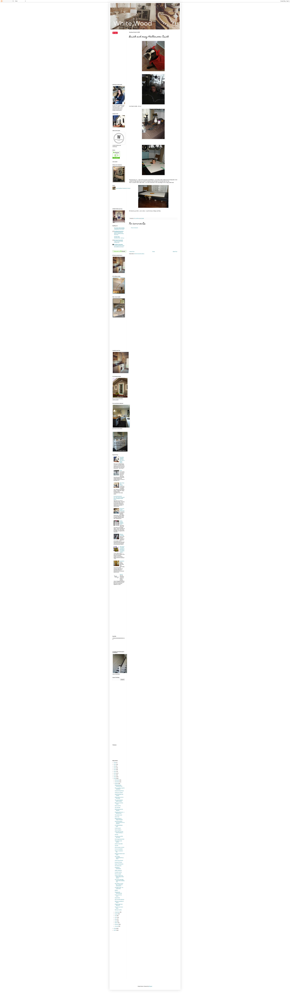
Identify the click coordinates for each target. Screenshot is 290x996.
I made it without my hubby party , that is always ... (119, 876)
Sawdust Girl (117, 236)
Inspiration (122, 561)
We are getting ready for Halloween (120, 789)
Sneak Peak (117, 897)
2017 (115, 764)
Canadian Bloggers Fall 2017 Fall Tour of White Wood (122, 460)
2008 (115, 928)
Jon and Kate (117, 807)
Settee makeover (118, 870)
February (117, 924)
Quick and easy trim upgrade (119, 810)
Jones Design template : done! (122, 522)
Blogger (150, 986)
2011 (115, 775)
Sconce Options (118, 830)
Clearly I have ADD (119, 843)
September (117, 912)
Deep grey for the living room (122, 509)
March (116, 922)
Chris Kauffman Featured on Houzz (123, 188)
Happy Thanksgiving (119, 864)
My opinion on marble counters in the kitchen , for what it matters (122, 549)
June (116, 917)
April (116, 921)
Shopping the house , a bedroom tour (119, 813)
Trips (121, 470)
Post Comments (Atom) (139, 253)
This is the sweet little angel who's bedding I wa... (119, 880)
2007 (115, 930)
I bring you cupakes (119, 792)
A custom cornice (118, 872)
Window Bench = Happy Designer (119, 819)
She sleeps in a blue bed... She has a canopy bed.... (119, 884)
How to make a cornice (119, 847)
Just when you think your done (119, 837)
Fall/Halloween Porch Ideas (119, 229)
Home (153, 251)
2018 (115, 762)
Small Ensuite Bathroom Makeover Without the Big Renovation (118, 233)
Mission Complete (122, 535)
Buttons (116, 890)
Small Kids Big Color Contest (119, 795)
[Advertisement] (153, 239)
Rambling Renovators (118, 231)
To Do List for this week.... (118, 895)
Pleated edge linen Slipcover (119, 905)
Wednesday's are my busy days (119, 798)
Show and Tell (118, 805)
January (116, 926)
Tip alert (116, 845)
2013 (115, 771)
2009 (115, 778)
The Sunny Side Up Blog (119, 228)
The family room (118, 865)
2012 (115, 773)
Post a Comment (134, 227)
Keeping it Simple (118, 862)
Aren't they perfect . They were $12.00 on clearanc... (120, 822)
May (116, 919)
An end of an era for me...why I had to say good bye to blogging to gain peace (119, 498)
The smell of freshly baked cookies (119, 801)
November (117, 781)
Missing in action (118, 909)
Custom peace (118, 828)
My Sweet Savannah (118, 240)
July (116, 915)
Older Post (175, 251)
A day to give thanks (119, 860)
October (116, 783)
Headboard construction (118, 868)
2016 (115, 766)
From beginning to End (119, 839)
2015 (115, 767)
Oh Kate (116, 834)
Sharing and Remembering (118, 893)
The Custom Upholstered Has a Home (119, 857)
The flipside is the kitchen (118, 841)
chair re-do (117, 816)
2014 (115, 769)
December (117, 780)
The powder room (118, 815)
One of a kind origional (119, 899)
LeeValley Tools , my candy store (119, 888)
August (116, 913)
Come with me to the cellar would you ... (119, 832)
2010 (115, 776)
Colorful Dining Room (119, 790)
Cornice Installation (119, 849)
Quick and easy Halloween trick (118, 786)
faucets (121, 574)
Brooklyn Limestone (118, 244)
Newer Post (132, 251)
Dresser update (118, 873)
